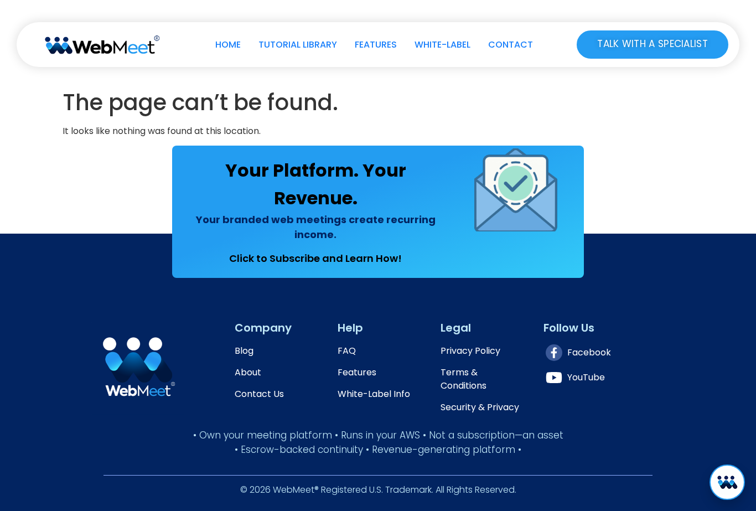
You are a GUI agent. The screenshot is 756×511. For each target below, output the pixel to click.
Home (228, 44)
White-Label (442, 44)
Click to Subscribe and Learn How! (315, 258)
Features (376, 44)
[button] (727, 482)
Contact (510, 44)
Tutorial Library (297, 44)
